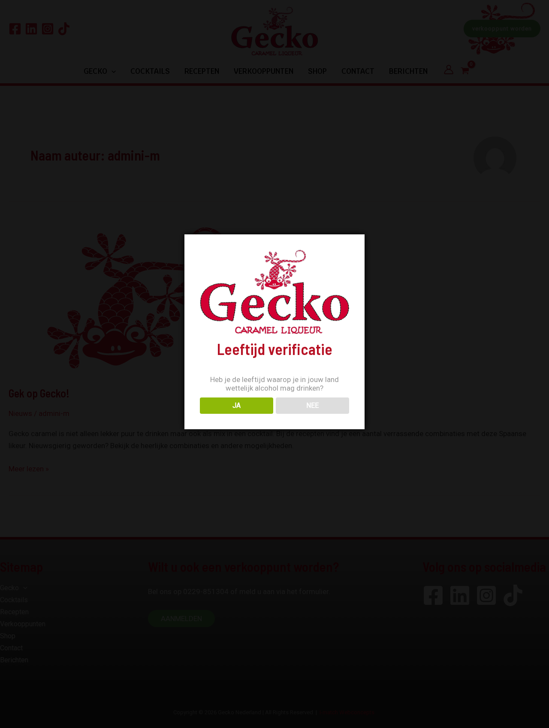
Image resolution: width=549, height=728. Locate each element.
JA (236, 405)
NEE (312, 405)
